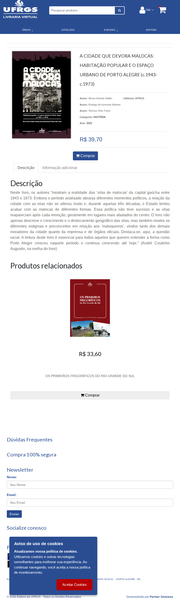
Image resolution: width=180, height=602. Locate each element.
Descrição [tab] (26, 168)
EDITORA (151, 30)
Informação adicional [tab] (59, 168)
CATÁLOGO (68, 30)
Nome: (12, 477)
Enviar (14, 514)
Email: (12, 495)
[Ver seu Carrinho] (160, 9)
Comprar (87, 156)
